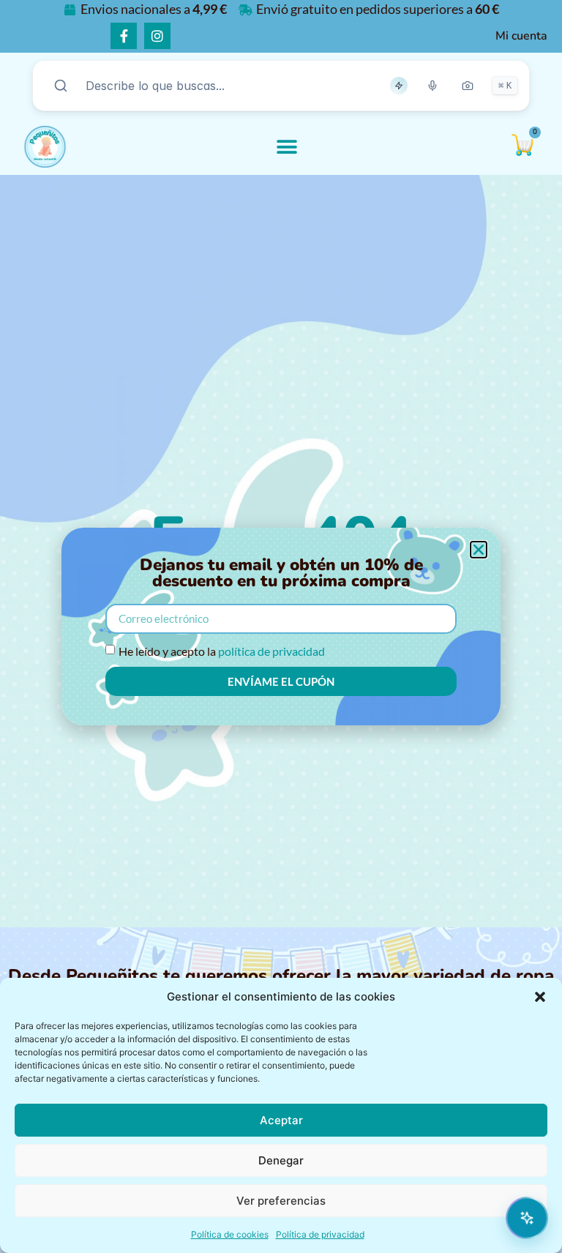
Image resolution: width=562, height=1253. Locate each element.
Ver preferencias (281, 1201)
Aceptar (281, 1120)
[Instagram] (157, 36)
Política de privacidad (320, 1234)
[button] (540, 997)
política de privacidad (271, 651)
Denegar (281, 1160)
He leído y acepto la (222, 651)
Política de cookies (230, 1234)
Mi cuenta (521, 36)
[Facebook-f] (123, 36)
